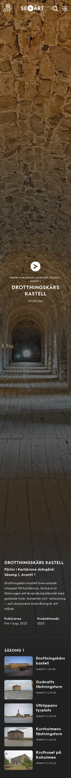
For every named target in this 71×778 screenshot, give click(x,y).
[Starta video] (35, 266)
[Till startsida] (7, 8)
